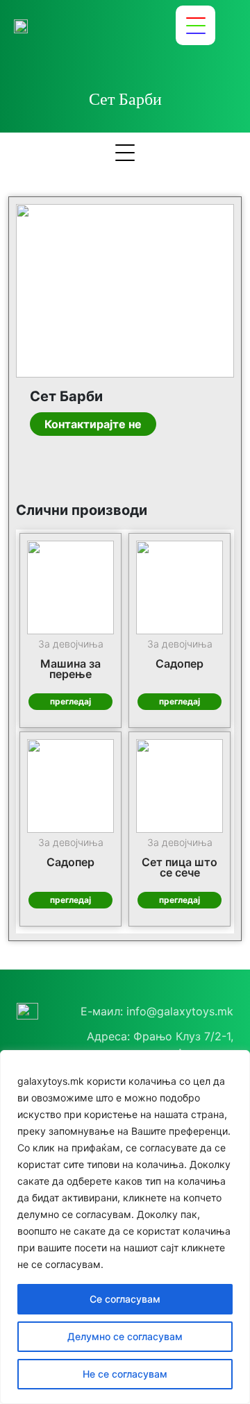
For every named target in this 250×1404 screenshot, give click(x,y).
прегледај (70, 701)
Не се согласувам (125, 1374)
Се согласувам (125, 1299)
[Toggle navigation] (195, 25)
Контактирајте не (93, 424)
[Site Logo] (21, 26)
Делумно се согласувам (125, 1336)
